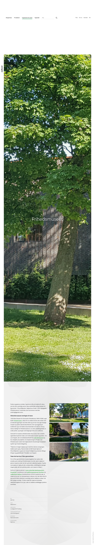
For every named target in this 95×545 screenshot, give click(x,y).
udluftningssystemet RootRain (35, 472)
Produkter (17, 18)
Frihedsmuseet (18, 420)
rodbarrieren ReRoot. (16, 474)
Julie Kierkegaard (39, 438)
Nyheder (37, 18)
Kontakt (86, 17)
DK (89, 17)
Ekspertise (9, 18)
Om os (80, 17)
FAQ (76, 17)
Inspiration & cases (27, 18)
